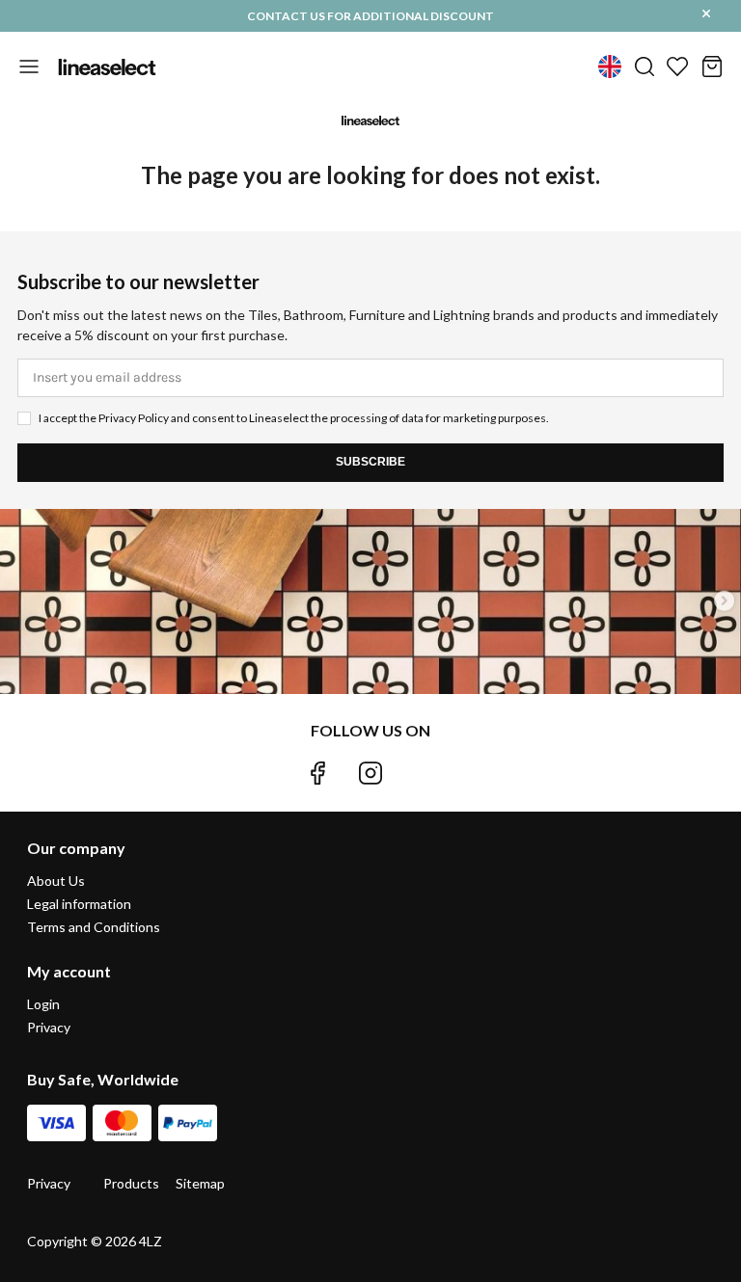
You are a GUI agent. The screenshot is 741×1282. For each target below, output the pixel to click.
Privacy (48, 1027)
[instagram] (370, 773)
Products (131, 1183)
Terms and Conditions (93, 927)
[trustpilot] (423, 773)
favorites (677, 66)
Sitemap (200, 1183)
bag (712, 66)
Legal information (79, 903)
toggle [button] (29, 66)
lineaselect (107, 66)
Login (43, 1004)
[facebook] (317, 773)
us (609, 66)
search (644, 66)
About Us (56, 880)
